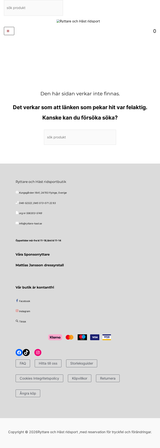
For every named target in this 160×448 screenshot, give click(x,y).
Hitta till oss (48, 363)
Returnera (108, 378)
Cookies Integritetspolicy (39, 378)
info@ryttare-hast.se (30, 223)
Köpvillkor (79, 378)
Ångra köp (28, 393)
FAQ (23, 363)
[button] (80, 31)
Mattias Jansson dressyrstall (40, 265)
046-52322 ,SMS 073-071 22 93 (37, 203)
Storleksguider (81, 363)
